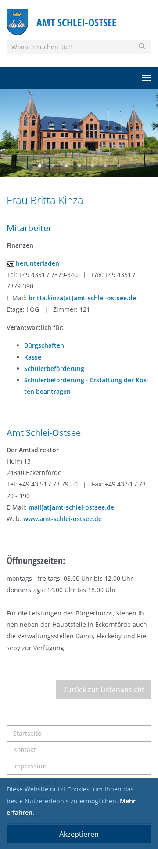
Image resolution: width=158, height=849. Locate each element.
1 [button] (39, 166)
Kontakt (24, 749)
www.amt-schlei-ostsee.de (62, 518)
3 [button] (65, 166)
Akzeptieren (79, 834)
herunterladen (36, 263)
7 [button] (118, 166)
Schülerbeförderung (54, 368)
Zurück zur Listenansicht (103, 689)
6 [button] (105, 166)
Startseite (27, 733)
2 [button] (52, 166)
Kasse (32, 357)
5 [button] (92, 166)
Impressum (30, 766)
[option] (79, 133)
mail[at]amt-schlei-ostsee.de (71, 507)
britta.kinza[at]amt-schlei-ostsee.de (82, 298)
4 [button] (79, 166)
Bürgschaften (44, 345)
